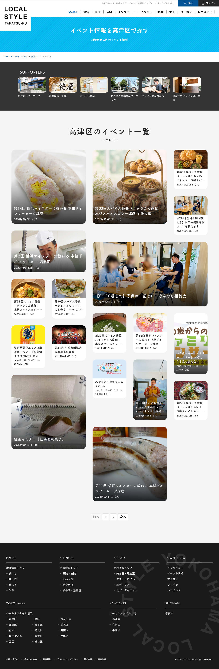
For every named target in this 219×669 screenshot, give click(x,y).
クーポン (186, 12)
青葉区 (13, 619)
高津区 (73, 12)
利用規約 (47, 659)
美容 (109, 12)
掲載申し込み (30, 659)
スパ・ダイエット (127, 590)
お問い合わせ (12, 659)
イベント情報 (175, 573)
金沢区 (39, 636)
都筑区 (13, 624)
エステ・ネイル (125, 579)
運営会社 (88, 659)
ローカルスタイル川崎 (15, 56)
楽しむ (13, 579)
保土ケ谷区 (15, 636)
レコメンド (205, 12)
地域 (86, 12)
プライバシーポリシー (67, 659)
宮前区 (116, 624)
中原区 (116, 630)
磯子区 (39, 624)
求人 (172, 12)
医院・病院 (69, 573)
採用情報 (102, 659)
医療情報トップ (69, 568)
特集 (160, 12)
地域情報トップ (15, 568)
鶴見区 (65, 624)
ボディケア (123, 584)
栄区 (37, 619)
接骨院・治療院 (72, 590)
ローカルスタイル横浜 (19, 613)
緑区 (11, 630)
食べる (13, 573)
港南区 (65, 630)
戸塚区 (65, 636)
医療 (98, 12)
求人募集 (172, 579)
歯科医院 (68, 579)
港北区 (39, 630)
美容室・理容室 (125, 573)
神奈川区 (66, 619)
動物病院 (68, 584)
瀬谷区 (39, 641)
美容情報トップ (123, 568)
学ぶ (11, 590)
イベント (146, 12)
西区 (11, 641)
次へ (123, 516)
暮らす (13, 584)
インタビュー (126, 12)
